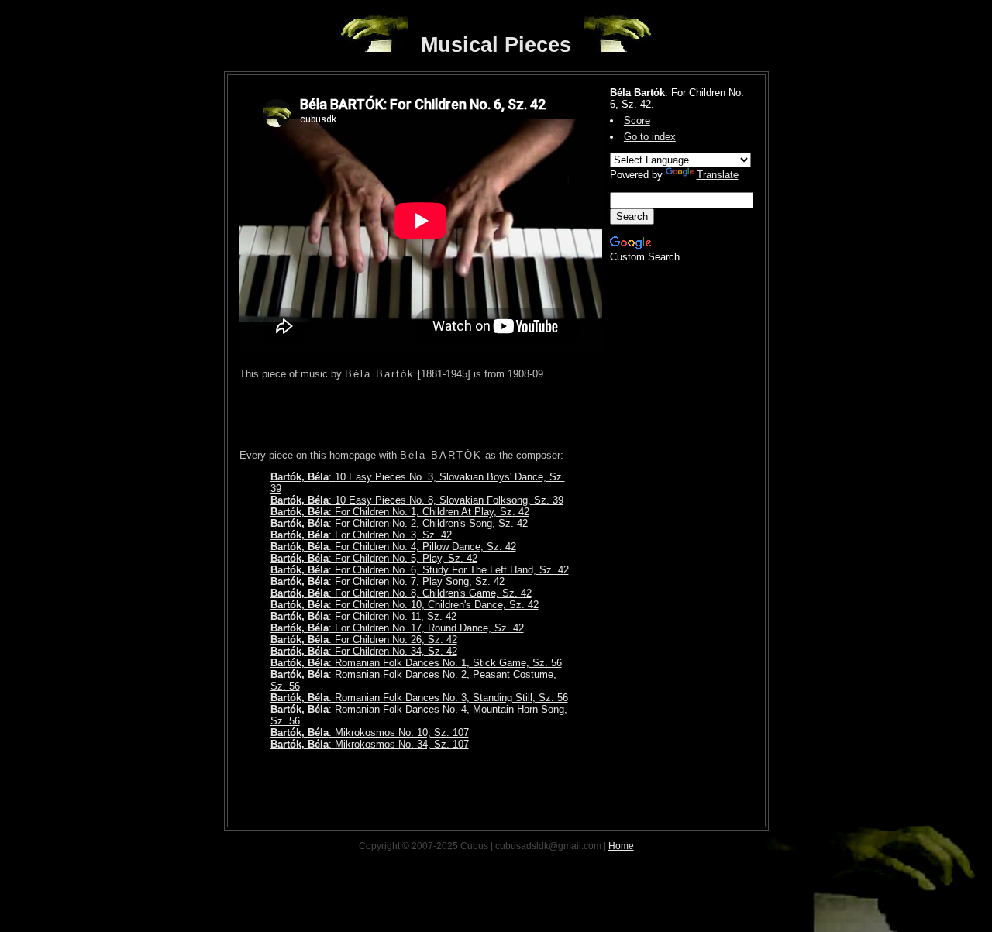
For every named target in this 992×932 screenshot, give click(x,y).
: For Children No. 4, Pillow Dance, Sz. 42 (393, 546)
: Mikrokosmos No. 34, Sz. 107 (369, 744)
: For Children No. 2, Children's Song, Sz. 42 (399, 523)
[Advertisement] (420, 414)
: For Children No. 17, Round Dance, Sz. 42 (397, 628)
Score (637, 120)
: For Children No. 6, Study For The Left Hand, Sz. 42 (419, 570)
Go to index (650, 137)
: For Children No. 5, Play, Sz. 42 (373, 558)
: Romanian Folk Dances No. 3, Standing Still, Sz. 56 (419, 697)
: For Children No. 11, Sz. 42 (363, 616)
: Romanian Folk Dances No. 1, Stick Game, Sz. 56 (416, 663)
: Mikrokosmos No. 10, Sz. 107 (369, 732)
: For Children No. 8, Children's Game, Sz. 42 (401, 593)
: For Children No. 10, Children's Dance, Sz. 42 (404, 604)
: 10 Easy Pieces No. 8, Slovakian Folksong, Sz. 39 (416, 500)
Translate (718, 175)
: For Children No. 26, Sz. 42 (363, 639)
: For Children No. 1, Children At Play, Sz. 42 (399, 512)
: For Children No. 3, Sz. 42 (361, 535)
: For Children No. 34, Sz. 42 (363, 651)
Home (621, 846)
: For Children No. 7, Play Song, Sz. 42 (387, 581)
